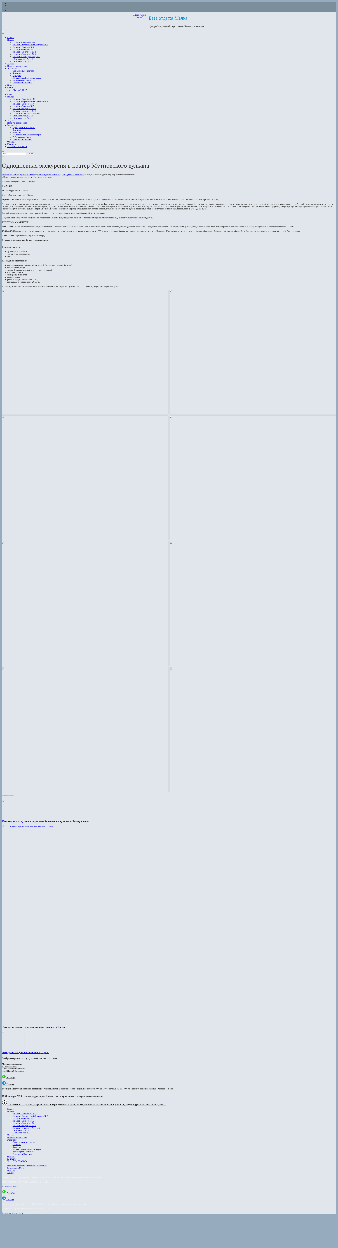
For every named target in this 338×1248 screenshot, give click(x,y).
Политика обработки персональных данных (27, 1166)
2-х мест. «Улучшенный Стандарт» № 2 (30, 45)
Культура (17, 75)
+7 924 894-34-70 (9, 1066)
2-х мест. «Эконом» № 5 (23, 49)
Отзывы (11, 85)
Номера (10, 40)
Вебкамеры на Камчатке (23, 80)
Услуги (10, 64)
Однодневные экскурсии (24, 71)
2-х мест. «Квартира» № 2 (24, 52)
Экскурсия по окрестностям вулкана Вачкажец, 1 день (33, 1027)
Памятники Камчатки (22, 83)
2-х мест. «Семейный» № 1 (25, 42)
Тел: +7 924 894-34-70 (17, 90)
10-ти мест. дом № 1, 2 (23, 59)
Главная (10, 37)
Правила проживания (17, 66)
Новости (11, 1170)
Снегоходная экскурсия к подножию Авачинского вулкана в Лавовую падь (45, 821)
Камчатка (17, 73)
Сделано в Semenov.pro (12, 1213)
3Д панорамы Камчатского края (27, 78)
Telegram (10, 1084)
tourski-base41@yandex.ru (13, 1071)
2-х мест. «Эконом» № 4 (23, 47)
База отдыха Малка (168, 18)
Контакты (11, 87)
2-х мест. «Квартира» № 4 (24, 54)
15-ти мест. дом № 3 (21, 61)
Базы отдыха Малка (16, 1168)
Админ (10, 1173)
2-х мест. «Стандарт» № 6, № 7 (26, 56)
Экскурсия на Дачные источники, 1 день (25, 1052)
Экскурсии (12, 68)
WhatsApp (10, 1078)
